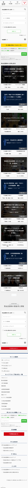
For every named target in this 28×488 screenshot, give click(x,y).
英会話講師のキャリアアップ (10, 445)
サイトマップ (24, 480)
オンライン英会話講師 (6, 397)
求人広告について (7, 365)
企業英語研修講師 (5, 389)
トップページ (6, 360)
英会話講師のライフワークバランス (11, 469)
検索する (14, 31)
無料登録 (24, 53)
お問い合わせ (6, 371)
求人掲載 (24, 3)
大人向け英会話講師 (6, 409)
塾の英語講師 (4, 380)
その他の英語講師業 (6, 400)
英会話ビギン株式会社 (12, 480)
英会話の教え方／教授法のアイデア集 (12, 460)
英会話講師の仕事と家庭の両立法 (11, 472)
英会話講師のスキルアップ (9, 457)
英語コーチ (3, 394)
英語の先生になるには (8, 450)
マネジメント (4, 377)
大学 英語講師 (4, 383)
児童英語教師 (4, 403)
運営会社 (5, 368)
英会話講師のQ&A (7, 462)
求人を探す (5, 362)
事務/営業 (3, 385)
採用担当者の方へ (14, 348)
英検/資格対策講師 (5, 392)
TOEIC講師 (4, 406)
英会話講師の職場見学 (8, 447)
